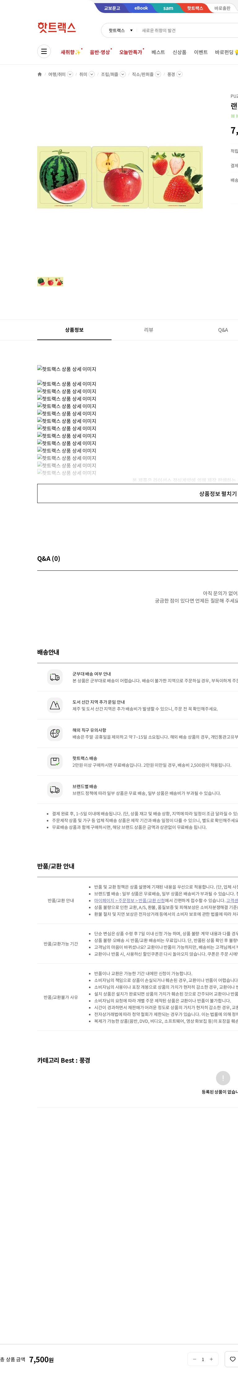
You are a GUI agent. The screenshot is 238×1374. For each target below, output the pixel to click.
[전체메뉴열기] (44, 51)
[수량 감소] (194, 1359)
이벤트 (201, 52)
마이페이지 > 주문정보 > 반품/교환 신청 (129, 900)
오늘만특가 (130, 52)
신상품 (180, 52)
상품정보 (74, 329)
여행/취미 (57, 74)
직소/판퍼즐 (142, 74)
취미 (83, 74)
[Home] (39, 74)
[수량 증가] (211, 1359)
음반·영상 (100, 52)
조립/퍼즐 (109, 74)
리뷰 (148, 329)
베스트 (158, 52)
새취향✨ (71, 52)
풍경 (171, 74)
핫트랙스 (117, 30)
